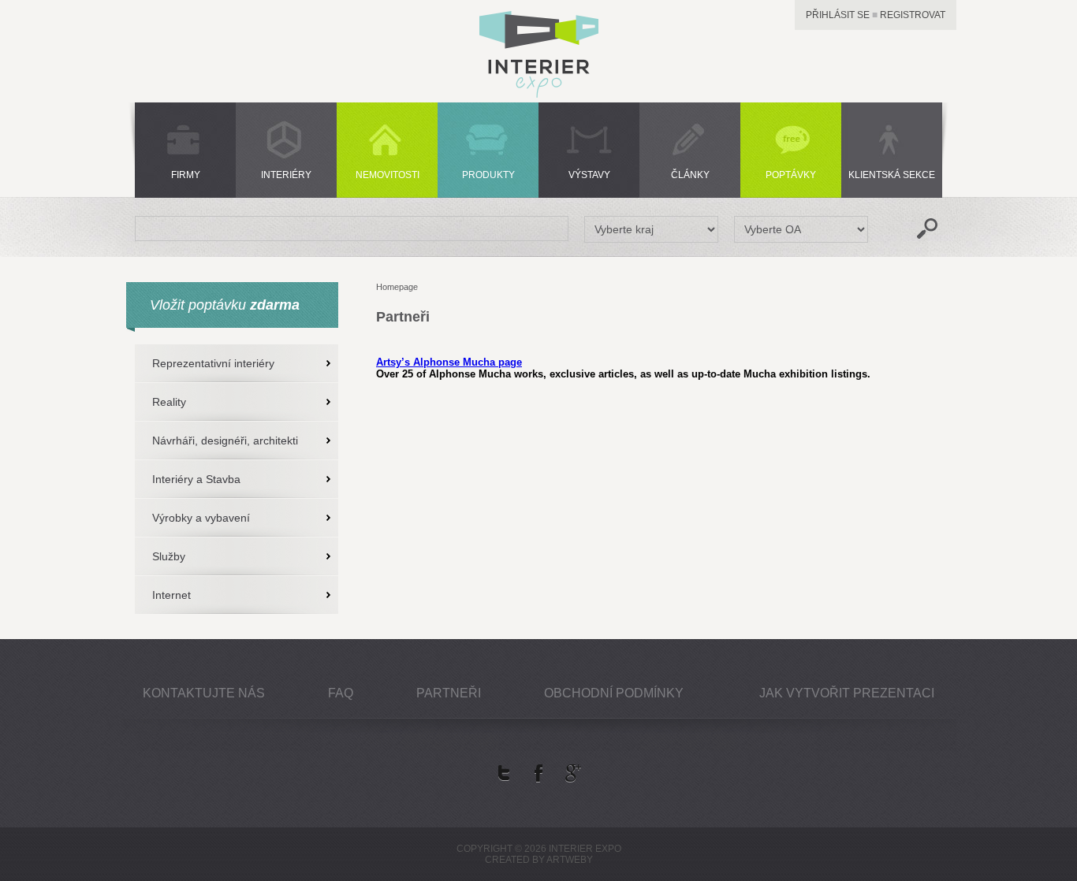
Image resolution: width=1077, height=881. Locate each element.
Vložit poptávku (225, 305)
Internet (171, 595)
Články (690, 174)
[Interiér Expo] (538, 93)
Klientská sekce (891, 174)
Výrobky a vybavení (201, 517)
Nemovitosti (387, 174)
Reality (169, 402)
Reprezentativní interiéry (213, 363)
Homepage (397, 287)
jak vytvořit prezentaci (846, 693)
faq (340, 693)
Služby (168, 556)
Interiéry (286, 174)
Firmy (185, 174)
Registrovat (912, 14)
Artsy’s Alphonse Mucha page (449, 362)
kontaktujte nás (204, 693)
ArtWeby (569, 859)
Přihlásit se (838, 14)
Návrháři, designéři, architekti (225, 440)
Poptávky (791, 174)
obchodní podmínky (614, 693)
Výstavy (589, 174)
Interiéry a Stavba (196, 479)
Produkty (488, 174)
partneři (448, 693)
